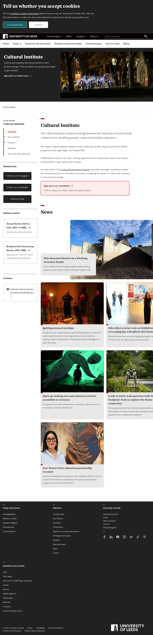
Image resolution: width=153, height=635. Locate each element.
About (126, 43)
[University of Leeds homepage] (20, 36)
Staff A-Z (6, 602)
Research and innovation (38, 43)
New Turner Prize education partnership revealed (67, 469)
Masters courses (10, 518)
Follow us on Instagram (17, 175)
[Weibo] (131, 537)
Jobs (5, 571)
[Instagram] (124, 537)
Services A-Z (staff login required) (17, 580)
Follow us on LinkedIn (17, 187)
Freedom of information (12, 630)
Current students (53, 36)
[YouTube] (118, 537)
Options (38, 24)
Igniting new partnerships (58, 328)
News (55, 548)
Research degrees (10, 522)
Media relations (9, 593)
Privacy (30, 628)
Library (6, 584)
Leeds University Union (12, 610)
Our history (58, 518)
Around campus (94, 43)
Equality (56, 539)
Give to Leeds (113, 43)
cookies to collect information (24, 13)
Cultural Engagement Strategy (75, 169)
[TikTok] (138, 537)
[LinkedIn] (111, 537)
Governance (58, 526)
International (8, 526)
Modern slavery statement (35, 630)
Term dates (7, 576)
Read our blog (17, 198)
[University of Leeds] (130, 628)
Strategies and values (62, 535)
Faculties (80, 36)
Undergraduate (9, 514)
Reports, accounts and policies (66, 531)
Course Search (9, 531)
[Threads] (144, 537)
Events (56, 552)
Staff (68, 36)
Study (16, 43)
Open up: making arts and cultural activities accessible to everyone (69, 397)
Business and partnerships (68, 43)
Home (6, 43)
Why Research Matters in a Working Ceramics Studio (65, 260)
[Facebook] (104, 537)
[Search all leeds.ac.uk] (146, 36)
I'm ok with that (15, 24)
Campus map (58, 514)
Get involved (13, 136)
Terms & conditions (55, 628)
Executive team (59, 544)
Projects (11, 142)
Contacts (7, 606)
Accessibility (40, 628)
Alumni (93, 36)
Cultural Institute (9, 106)
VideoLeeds (8, 597)
